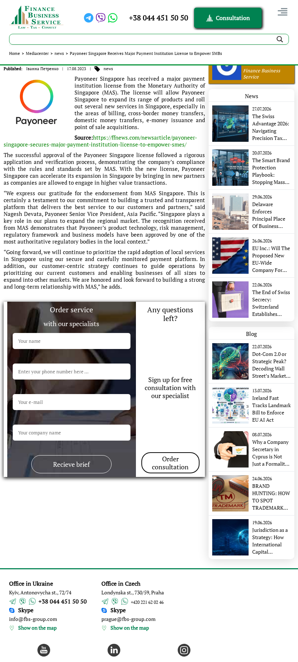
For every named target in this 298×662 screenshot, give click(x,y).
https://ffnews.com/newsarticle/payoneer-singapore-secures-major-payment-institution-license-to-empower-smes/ (100, 141)
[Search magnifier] (280, 39)
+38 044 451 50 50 (158, 18)
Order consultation (170, 462)
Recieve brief (71, 464)
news (59, 53)
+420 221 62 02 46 (147, 602)
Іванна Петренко (42, 68)
